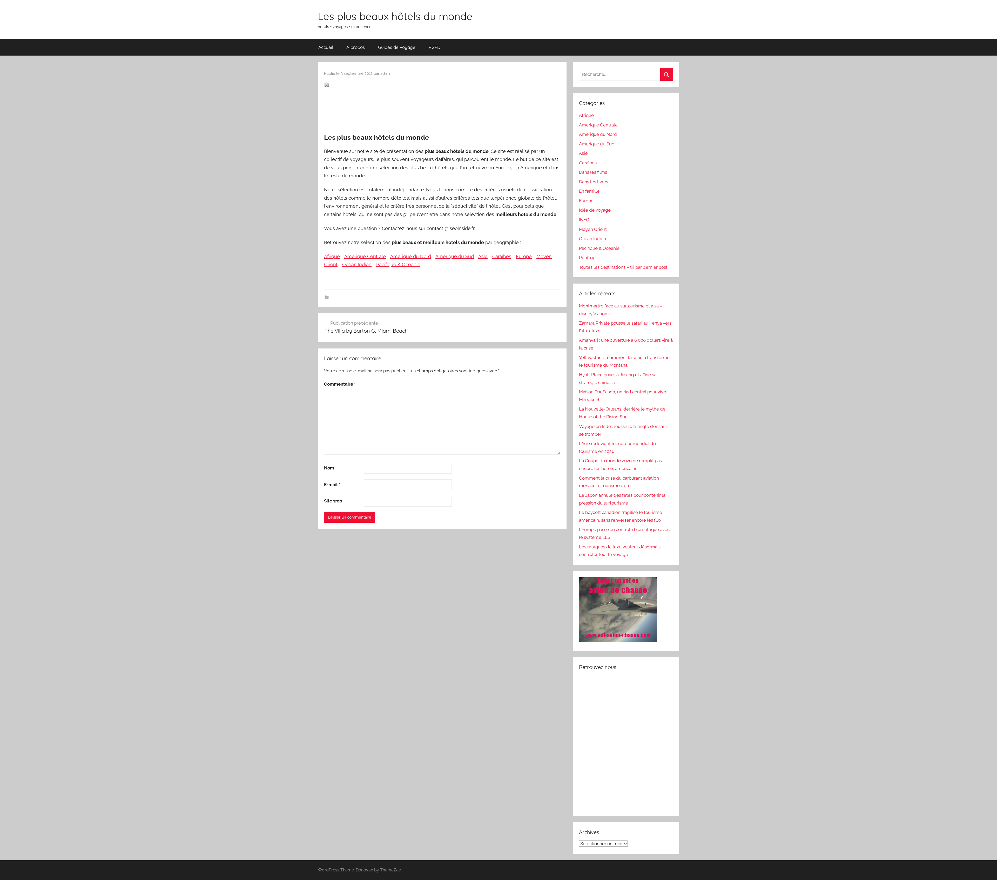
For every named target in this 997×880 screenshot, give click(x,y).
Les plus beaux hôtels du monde (395, 16)
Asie (483, 256)
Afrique (332, 256)
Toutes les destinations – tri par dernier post (623, 267)
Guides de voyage (396, 47)
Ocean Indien (357, 264)
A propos (355, 47)
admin (386, 73)
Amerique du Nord (410, 256)
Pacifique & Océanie (398, 264)
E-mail (332, 484)
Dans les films (593, 172)
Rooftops (588, 257)
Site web (333, 500)
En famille (589, 191)
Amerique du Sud (454, 256)
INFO (584, 219)
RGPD (434, 47)
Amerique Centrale (365, 256)
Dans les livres (593, 181)
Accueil (325, 47)
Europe (524, 256)
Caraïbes (501, 256)
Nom (330, 468)
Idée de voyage (595, 210)
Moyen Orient (593, 229)
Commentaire (340, 384)
